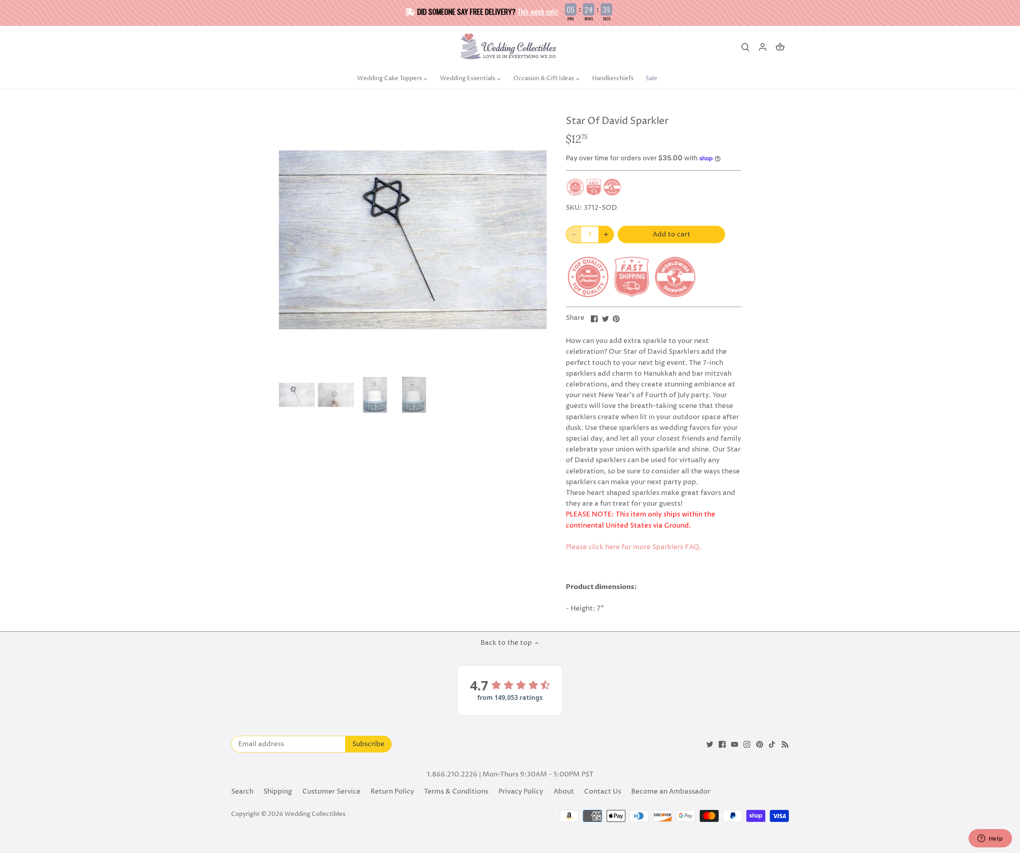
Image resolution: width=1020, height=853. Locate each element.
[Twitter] (709, 744)
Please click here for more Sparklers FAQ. (633, 547)
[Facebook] (722, 744)
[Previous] (291, 240)
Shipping (277, 791)
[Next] (535, 240)
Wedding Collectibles (314, 814)
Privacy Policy (520, 791)
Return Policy (392, 791)
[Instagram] (746, 744)
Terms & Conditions (456, 791)
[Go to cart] (780, 47)
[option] (413, 240)
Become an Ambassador (670, 791)
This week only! (538, 11)
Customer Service (331, 791)
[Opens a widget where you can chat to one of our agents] (990, 839)
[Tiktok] (772, 744)
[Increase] (606, 234)
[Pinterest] (759, 744)
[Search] (745, 47)
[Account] (762, 47)
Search (242, 791)
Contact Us (602, 791)
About (563, 791)
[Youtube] (734, 744)
